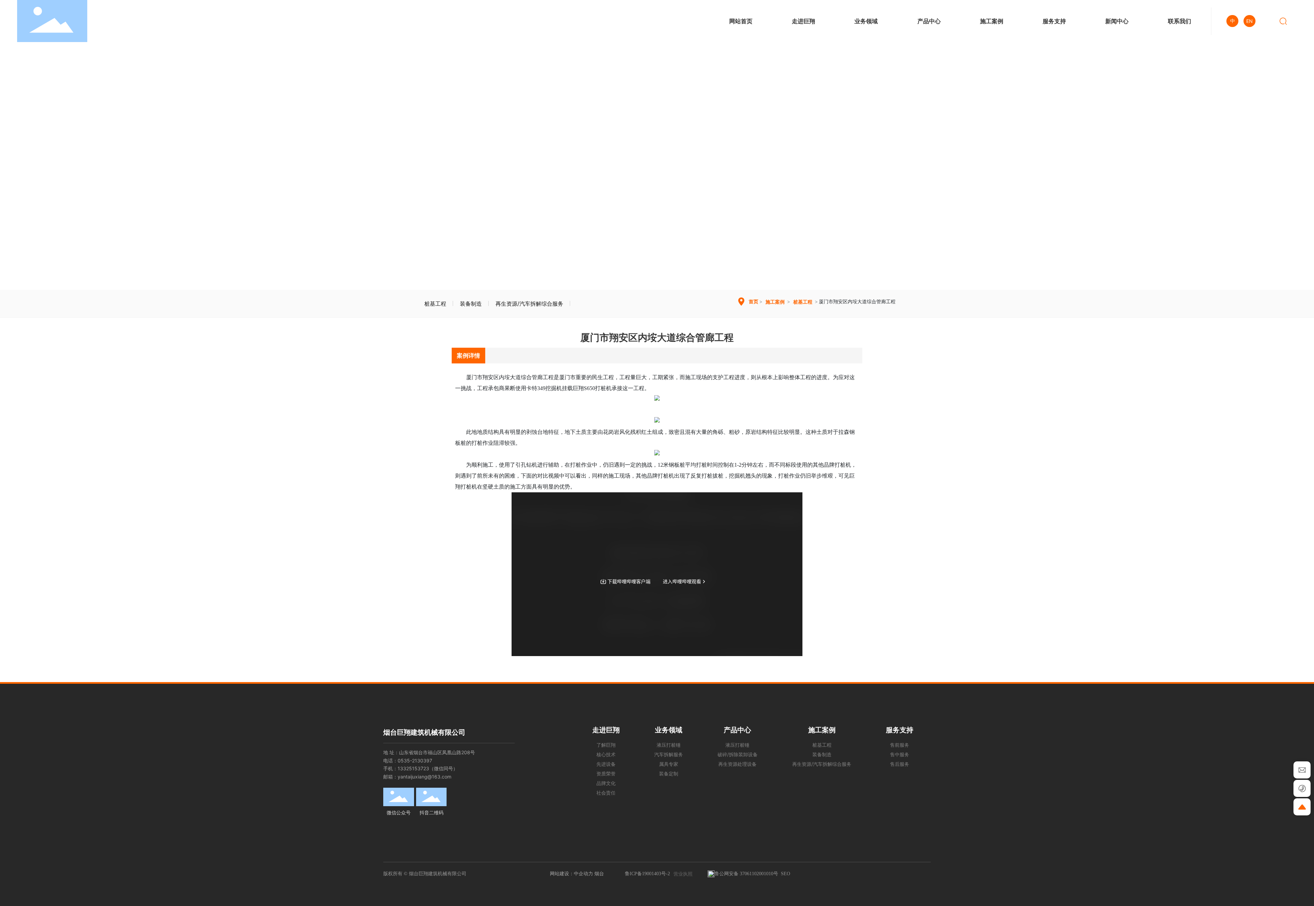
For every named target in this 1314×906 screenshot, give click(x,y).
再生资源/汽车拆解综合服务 (529, 303)
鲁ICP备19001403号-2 (647, 873)
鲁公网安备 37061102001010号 (746, 873)
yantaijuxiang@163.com (424, 777)
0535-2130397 (415, 760)
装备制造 (471, 303)
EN (1249, 21)
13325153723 (413, 768)
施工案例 (775, 302)
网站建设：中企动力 (571, 873)
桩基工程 (435, 303)
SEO (785, 873)
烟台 (599, 873)
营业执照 (683, 874)
